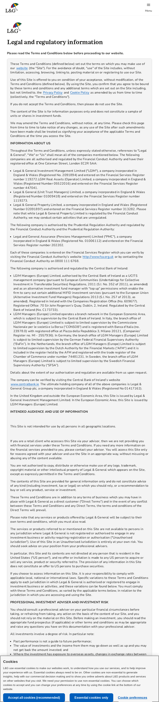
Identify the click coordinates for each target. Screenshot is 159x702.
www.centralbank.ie (25, 384)
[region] (79, 360)
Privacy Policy (53, 92)
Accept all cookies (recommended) (34, 697)
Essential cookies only (91, 697)
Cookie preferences (132, 697)
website (22, 68)
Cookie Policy (79, 92)
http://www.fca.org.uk (98, 257)
